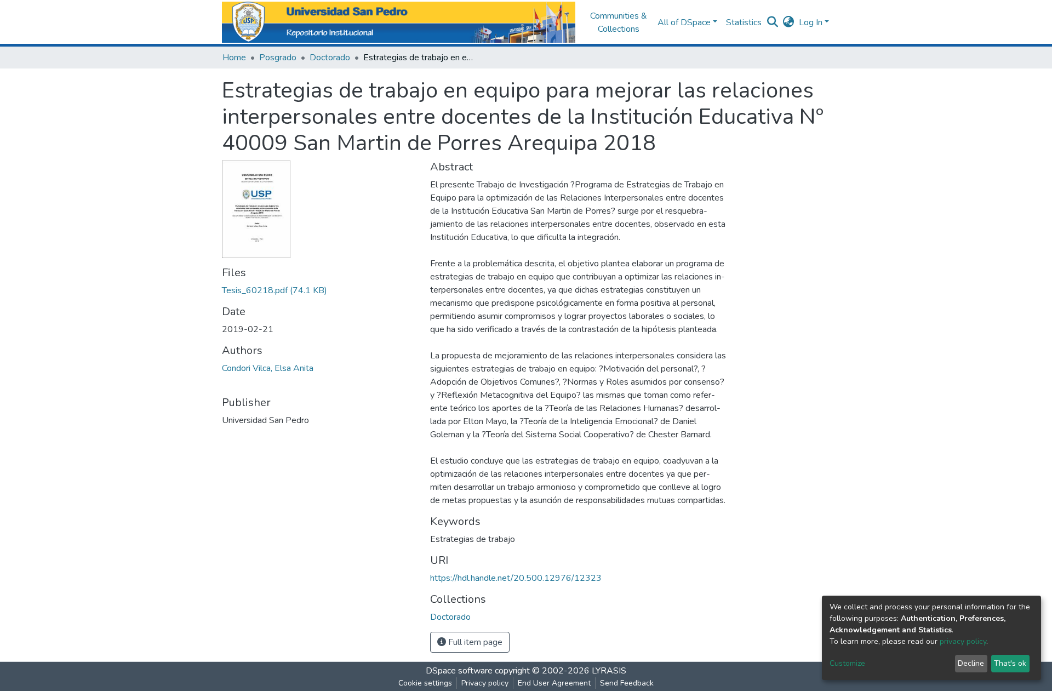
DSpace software (459, 671)
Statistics (744, 22)
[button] (789, 22)
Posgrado (277, 58)
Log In (810, 22)
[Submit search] (773, 22)
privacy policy (963, 641)
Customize (847, 663)
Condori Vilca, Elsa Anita (267, 368)
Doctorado (330, 58)
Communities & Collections (618, 22)
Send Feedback (627, 683)
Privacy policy (484, 683)
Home (234, 58)
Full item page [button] (474, 642)
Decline (971, 663)
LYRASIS (609, 671)
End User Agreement (554, 683)
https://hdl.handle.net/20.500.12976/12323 (516, 578)
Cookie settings (425, 683)
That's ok (1010, 663)
